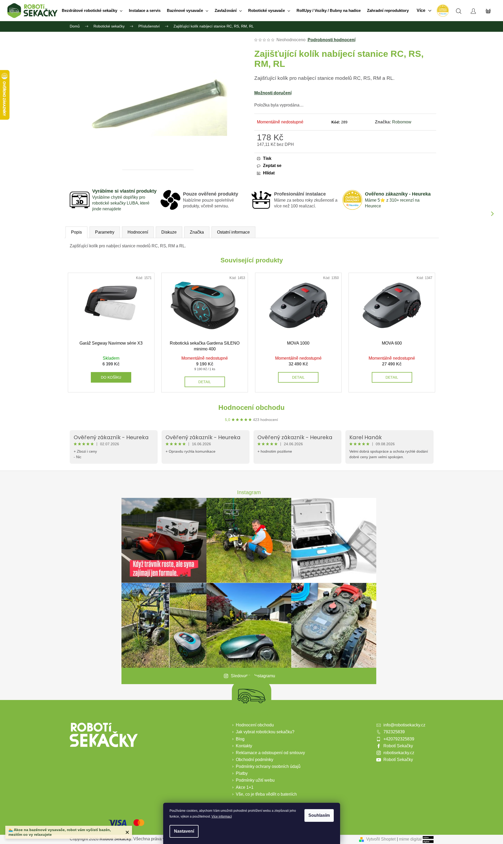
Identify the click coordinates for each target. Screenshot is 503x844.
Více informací (221, 816)
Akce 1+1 (244, 787)
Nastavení (184, 831)
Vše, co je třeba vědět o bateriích (266, 794)
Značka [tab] (197, 232)
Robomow (401, 122)
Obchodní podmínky (254, 759)
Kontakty (244, 746)
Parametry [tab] (104, 232)
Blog (240, 739)
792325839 (394, 732)
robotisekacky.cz (398, 752)
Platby (242, 773)
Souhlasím (319, 815)
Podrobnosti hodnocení (331, 40)
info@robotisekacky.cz (404, 725)
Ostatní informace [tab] (233, 232)
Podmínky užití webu (255, 780)
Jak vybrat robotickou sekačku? (265, 732)
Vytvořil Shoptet (381, 839)
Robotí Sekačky (398, 746)
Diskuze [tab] (169, 232)
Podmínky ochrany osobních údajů (268, 766)
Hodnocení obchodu (251, 407)
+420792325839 (398, 739)
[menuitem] (92, 10)
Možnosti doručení (273, 93)
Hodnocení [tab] (138, 232)
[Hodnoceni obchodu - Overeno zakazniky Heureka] (442, 10)
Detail (204, 382)
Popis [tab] (76, 232)
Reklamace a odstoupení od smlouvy (270, 752)
